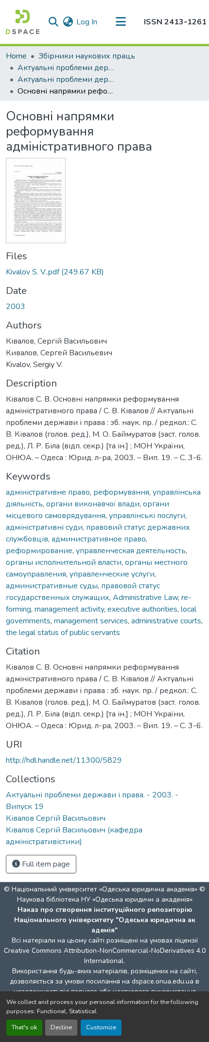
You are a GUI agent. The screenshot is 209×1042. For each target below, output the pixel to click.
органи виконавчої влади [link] (92, 504)
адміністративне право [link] (48, 492)
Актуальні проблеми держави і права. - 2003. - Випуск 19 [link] (66, 79)
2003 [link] (15, 306)
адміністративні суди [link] (44, 527)
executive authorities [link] (142, 609)
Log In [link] (86, 22)
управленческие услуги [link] (112, 574)
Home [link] (16, 56)
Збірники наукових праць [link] (86, 56)
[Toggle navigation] (120, 22)
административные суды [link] (52, 585)
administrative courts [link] (166, 621)
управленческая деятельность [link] (131, 550)
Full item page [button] (45, 864)
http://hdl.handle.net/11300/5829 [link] (64, 760)
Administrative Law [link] (145, 597)
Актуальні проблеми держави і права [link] (66, 67)
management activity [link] (69, 609)
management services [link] (91, 621)
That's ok (24, 1027)
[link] (104, 272)
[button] (22, 22)
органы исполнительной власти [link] (64, 562)
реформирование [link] (39, 550)
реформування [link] (121, 492)
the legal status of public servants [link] (63, 632)
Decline (61, 1027)
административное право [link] (99, 539)
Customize (101, 1027)
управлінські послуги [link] (147, 515)
